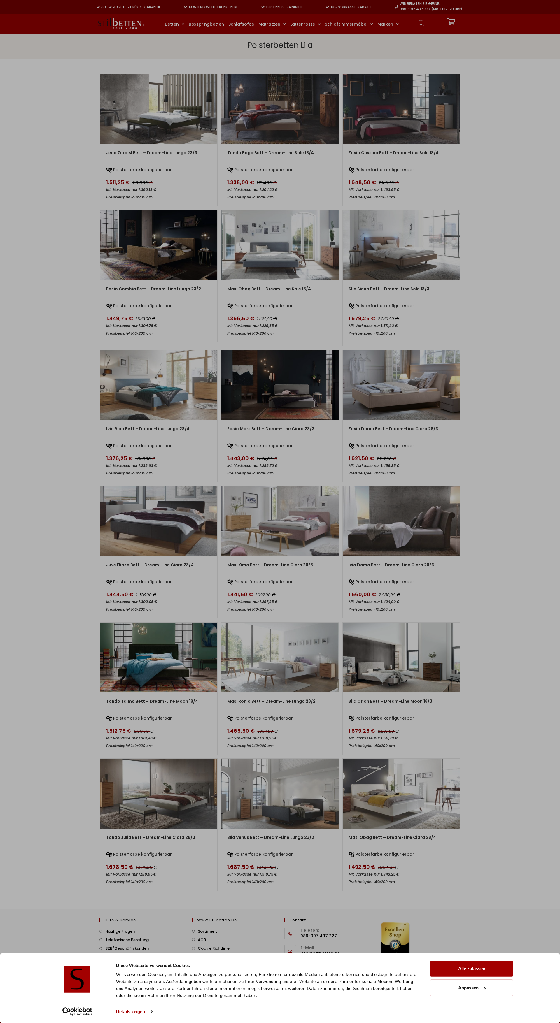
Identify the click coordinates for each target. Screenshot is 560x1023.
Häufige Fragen (120, 931)
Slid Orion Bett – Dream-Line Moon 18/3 (390, 701)
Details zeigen (130, 1011)
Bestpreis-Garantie (284, 6)
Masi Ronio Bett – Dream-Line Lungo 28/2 (271, 701)
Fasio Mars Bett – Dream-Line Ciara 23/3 (270, 429)
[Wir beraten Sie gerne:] (396, 7)
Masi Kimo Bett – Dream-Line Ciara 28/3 (270, 565)
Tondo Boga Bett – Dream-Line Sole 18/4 (270, 153)
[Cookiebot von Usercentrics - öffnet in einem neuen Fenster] (77, 1011)
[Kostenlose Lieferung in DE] (186, 7)
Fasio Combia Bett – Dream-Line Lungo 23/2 (153, 289)
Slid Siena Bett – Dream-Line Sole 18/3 (389, 289)
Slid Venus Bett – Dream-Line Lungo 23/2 (270, 837)
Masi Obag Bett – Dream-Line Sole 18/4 (269, 289)
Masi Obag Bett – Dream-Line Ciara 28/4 (392, 837)
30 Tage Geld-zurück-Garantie (131, 6)
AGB (202, 940)
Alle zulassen (471, 968)
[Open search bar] (421, 23)
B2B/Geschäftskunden (127, 948)
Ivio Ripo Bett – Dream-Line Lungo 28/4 (148, 429)
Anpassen (468, 987)
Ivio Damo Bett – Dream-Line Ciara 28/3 (391, 565)
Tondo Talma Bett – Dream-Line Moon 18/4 (152, 701)
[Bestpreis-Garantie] (263, 7)
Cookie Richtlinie (214, 948)
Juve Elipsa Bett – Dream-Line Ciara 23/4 (150, 565)
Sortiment (207, 931)
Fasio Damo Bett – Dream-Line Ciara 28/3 (393, 429)
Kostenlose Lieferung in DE (213, 6)
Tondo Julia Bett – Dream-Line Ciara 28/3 (150, 837)
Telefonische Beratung (127, 940)
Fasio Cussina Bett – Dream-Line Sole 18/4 (394, 153)
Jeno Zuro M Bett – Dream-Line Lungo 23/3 (151, 153)
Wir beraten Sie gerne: (420, 3)
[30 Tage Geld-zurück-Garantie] (98, 7)
